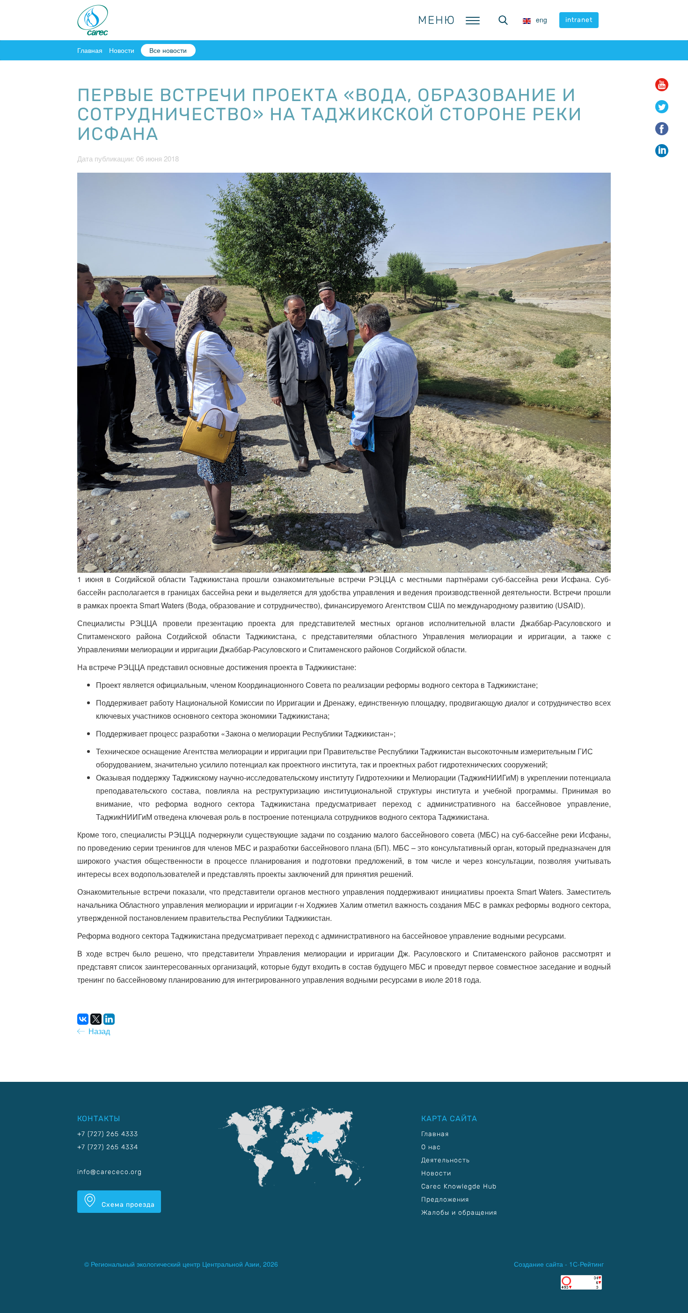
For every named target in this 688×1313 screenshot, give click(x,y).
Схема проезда (127, 1205)
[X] (96, 1019)
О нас (431, 1147)
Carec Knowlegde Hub (459, 1186)
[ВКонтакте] (82, 1019)
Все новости (168, 50)
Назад (97, 1031)
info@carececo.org (109, 1172)
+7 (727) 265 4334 (107, 1147)
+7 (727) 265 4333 (107, 1134)
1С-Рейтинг (586, 1264)
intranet (579, 20)
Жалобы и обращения (459, 1213)
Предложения (445, 1200)
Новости (121, 50)
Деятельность (445, 1160)
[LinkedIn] (109, 1019)
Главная (89, 50)
